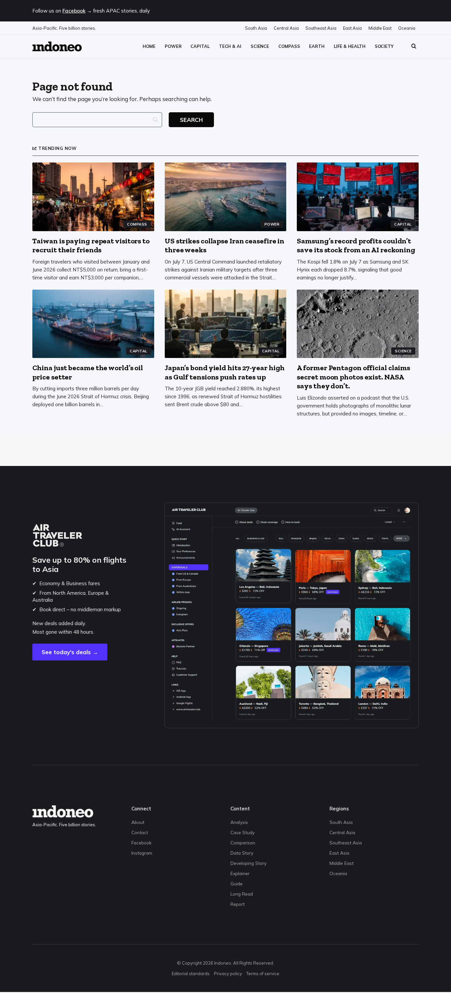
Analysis (239, 822)
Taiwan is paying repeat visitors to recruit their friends (91, 245)
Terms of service (262, 973)
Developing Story (248, 863)
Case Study (242, 832)
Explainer (240, 873)
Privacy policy (228, 973)
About (137, 822)
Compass (289, 46)
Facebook (74, 11)
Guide (236, 883)
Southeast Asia (320, 28)
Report (237, 904)
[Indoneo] (57, 46)
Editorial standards (191, 973)
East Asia (352, 28)
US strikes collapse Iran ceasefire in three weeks (224, 245)
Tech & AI (230, 46)
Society (384, 46)
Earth (317, 46)
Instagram (141, 853)
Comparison (242, 842)
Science (260, 46)
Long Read (241, 894)
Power (173, 46)
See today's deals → (70, 652)
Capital (200, 46)
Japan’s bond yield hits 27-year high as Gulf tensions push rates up (225, 372)
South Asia (256, 28)
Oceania (406, 28)
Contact (139, 832)
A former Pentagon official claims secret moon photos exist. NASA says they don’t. (353, 376)
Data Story (241, 853)
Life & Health (349, 46)
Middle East (380, 28)
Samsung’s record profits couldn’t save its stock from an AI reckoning (356, 245)
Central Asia (286, 28)
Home (149, 46)
